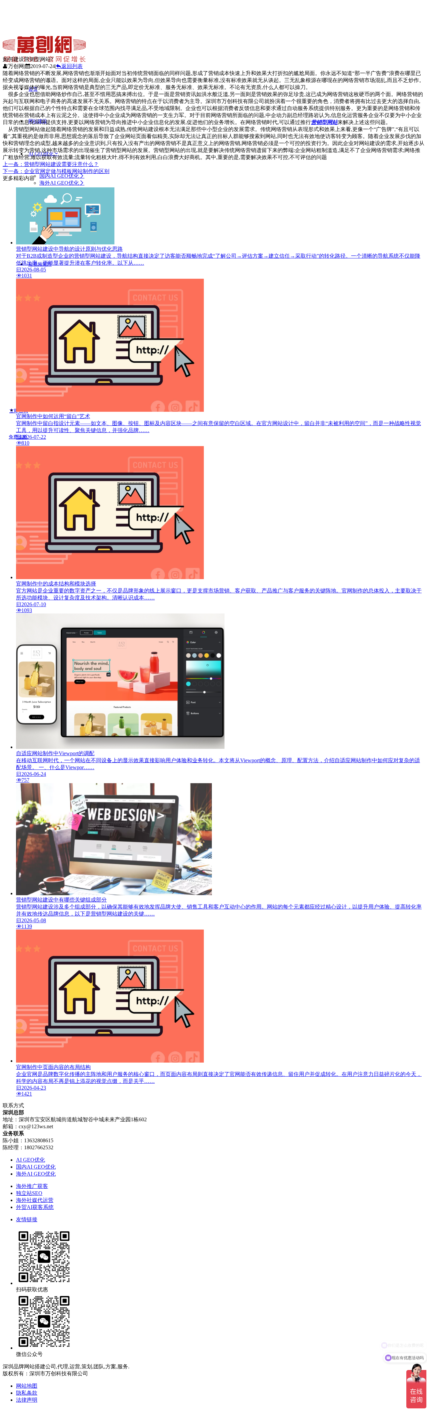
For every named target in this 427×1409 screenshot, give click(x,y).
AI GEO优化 (30, 1160)
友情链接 (26, 1219)
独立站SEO (29, 1193)
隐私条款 (26, 1393)
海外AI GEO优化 (59, 183)
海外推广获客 (32, 1186)
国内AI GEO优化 (59, 176)
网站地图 (26, 1386)
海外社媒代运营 (34, 1200)
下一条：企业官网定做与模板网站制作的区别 (56, 171)
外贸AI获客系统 (35, 1207)
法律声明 (26, 1400)
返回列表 (72, 66)
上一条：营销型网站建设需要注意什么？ (51, 164)
